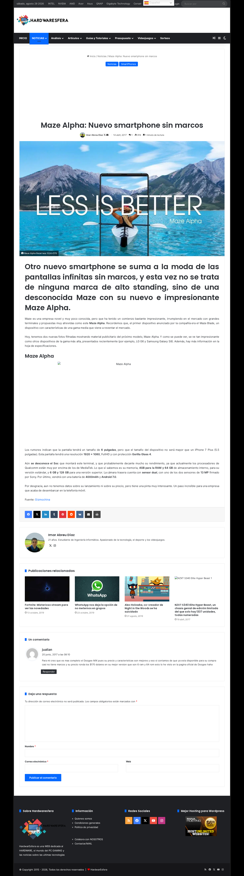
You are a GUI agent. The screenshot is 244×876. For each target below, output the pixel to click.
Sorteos (165, 38)
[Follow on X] (105, 135)
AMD (72, 3)
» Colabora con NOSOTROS (87, 839)
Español (154, 2)
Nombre (30, 746)
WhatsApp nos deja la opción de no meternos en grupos (96, 606)
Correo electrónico (36, 761)
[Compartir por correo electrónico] (88, 514)
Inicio (92, 56)
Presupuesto (123, 38)
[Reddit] (71, 514)
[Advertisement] (122, 94)
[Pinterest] (62, 514)
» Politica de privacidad (85, 827)
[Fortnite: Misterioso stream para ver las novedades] (47, 588)
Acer (81, 3)
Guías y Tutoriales (97, 38)
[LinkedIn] (45, 514)
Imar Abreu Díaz (94, 135)
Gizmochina (42, 499)
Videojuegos (145, 38)
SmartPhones (128, 64)
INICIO (23, 38)
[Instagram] (55, 546)
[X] (37, 514)
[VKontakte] (79, 514)
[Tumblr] (54, 514)
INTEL (51, 3)
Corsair (137, 3)
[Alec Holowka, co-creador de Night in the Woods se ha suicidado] (147, 588)
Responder (49, 671)
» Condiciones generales (86, 822)
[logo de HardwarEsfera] (42, 20)
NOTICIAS (38, 38)
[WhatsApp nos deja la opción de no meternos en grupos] (97, 588)
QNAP (99, 3)
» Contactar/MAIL (82, 843)
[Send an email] (107, 135)
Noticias (102, 56)
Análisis (56, 38)
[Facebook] (28, 514)
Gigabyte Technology (118, 3)
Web (128, 761)
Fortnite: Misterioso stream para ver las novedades (46, 606)
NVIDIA (62, 3)
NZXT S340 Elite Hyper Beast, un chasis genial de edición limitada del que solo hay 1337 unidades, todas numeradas (196, 610)
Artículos (73, 38)
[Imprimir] (97, 514)
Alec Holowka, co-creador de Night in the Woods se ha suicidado (144, 608)
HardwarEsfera (99, 869)
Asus (90, 3)
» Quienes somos (82, 818)
